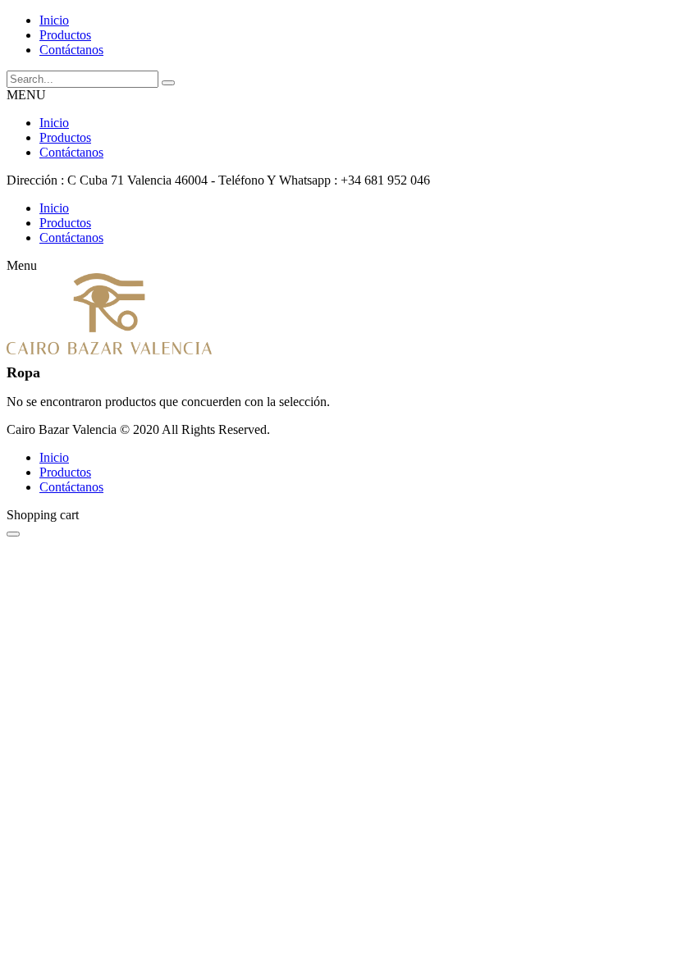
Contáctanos (71, 152)
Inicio (54, 123)
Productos (65, 137)
